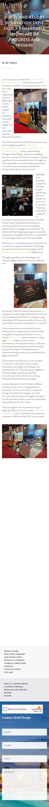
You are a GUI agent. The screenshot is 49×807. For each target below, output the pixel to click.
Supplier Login (12, 669)
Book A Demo (11, 651)
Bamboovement (15, 337)
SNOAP (10, 340)
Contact (9, 666)
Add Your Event (13, 657)
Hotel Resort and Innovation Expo (16, 252)
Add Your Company (14, 654)
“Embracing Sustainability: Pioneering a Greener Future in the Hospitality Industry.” (22, 148)
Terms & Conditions (15, 663)
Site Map (8, 672)
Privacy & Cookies (14, 660)
